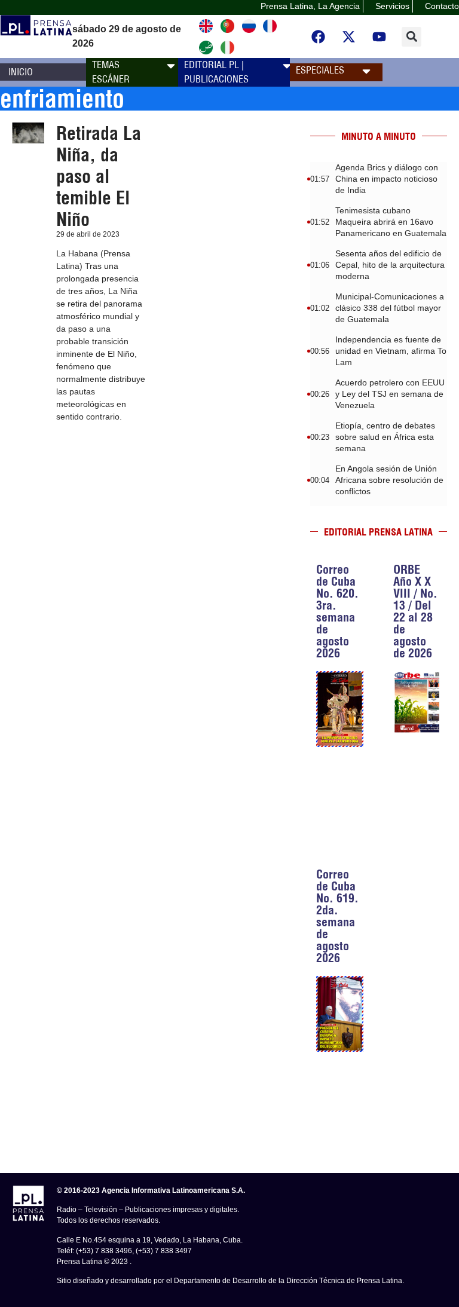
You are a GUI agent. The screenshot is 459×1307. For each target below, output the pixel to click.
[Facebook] (318, 36)
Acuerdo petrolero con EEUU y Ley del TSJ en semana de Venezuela (390, 394)
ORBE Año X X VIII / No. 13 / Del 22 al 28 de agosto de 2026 (415, 611)
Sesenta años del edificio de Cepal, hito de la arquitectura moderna (390, 265)
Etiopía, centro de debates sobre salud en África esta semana (385, 437)
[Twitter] (349, 36)
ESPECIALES (320, 70)
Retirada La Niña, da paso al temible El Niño (98, 176)
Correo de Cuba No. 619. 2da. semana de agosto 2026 (337, 916)
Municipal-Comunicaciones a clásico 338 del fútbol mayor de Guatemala (389, 308)
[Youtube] (379, 36)
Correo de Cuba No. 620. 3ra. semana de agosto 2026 (337, 611)
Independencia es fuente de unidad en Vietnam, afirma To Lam (390, 351)
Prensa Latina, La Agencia (310, 6)
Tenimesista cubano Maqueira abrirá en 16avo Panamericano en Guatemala (390, 222)
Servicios (392, 6)
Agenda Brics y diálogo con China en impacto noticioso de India (386, 179)
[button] (411, 37)
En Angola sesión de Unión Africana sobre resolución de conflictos (389, 480)
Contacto (442, 6)
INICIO (20, 72)
